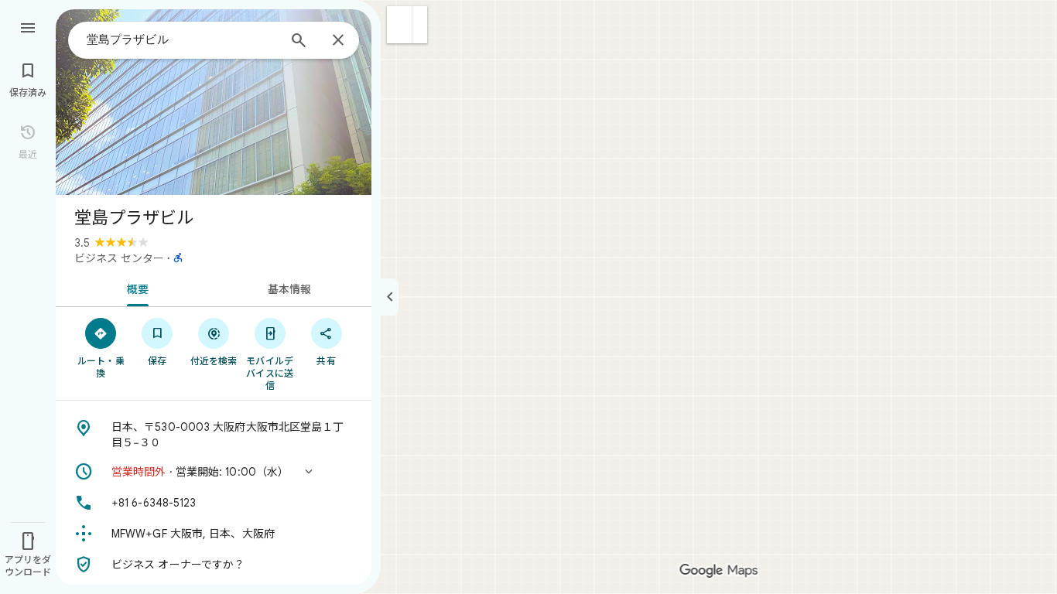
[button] (399, 24)
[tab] (134, 287)
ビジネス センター (119, 258)
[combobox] (182, 39)
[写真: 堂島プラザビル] (213, 102)
